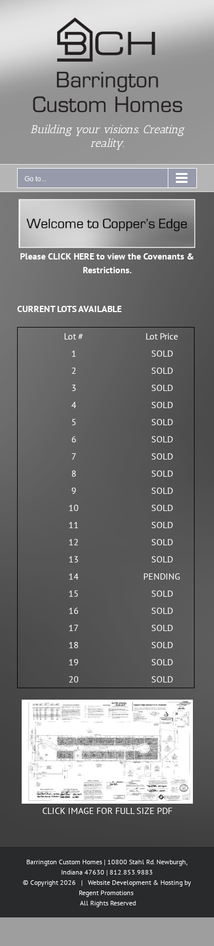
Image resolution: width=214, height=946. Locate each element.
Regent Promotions (106, 892)
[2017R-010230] (107, 704)
